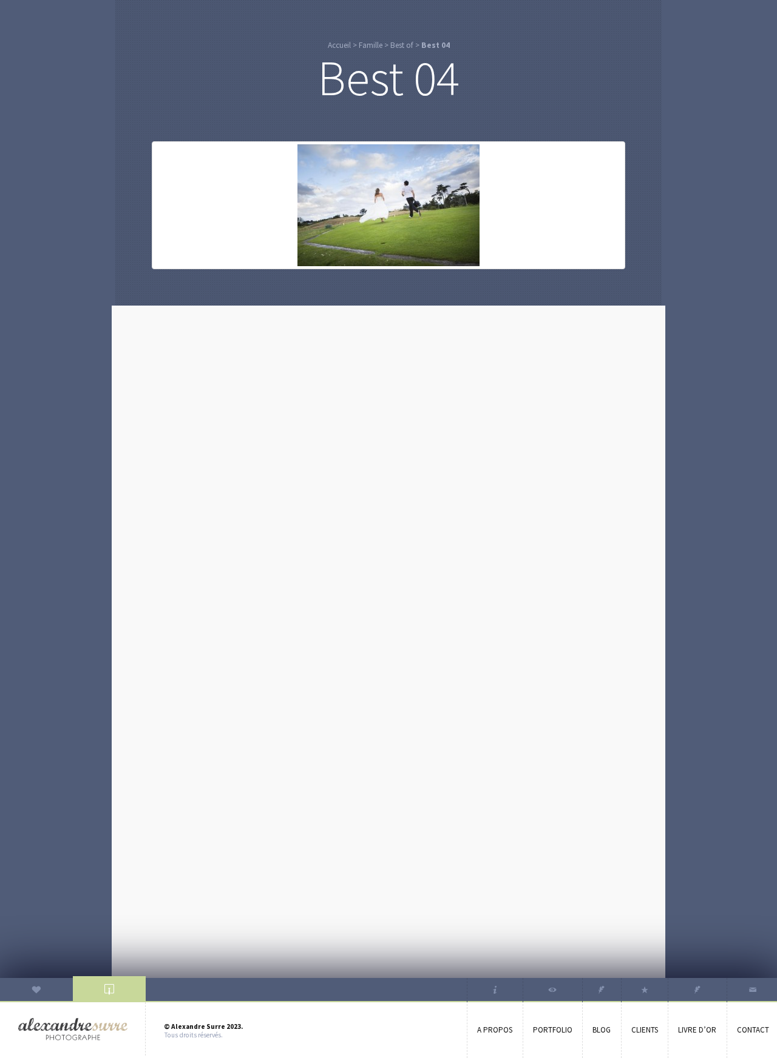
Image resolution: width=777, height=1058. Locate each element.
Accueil (339, 45)
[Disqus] (388, 466)
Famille (370, 45)
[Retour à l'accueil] (73, 1029)
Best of (401, 45)
